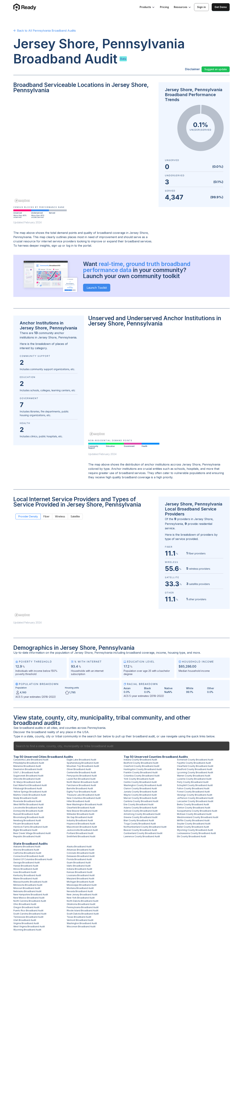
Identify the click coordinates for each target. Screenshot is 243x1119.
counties (70, 728)
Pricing (164, 7)
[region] (83, 150)
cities (54, 728)
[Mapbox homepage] (22, 201)
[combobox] (121, 746)
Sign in (201, 7)
